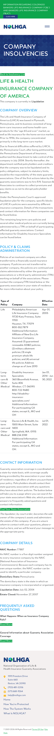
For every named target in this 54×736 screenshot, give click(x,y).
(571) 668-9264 (15, 691)
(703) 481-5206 (15, 687)
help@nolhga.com (17, 695)
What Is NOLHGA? (15, 713)
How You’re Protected (16, 704)
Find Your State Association (15, 509)
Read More (6, 624)
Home (7, 699)
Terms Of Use (38, 729)
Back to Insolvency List (12, 74)
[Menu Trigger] (47, 27)
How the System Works (17, 709)
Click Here (10, 16)
